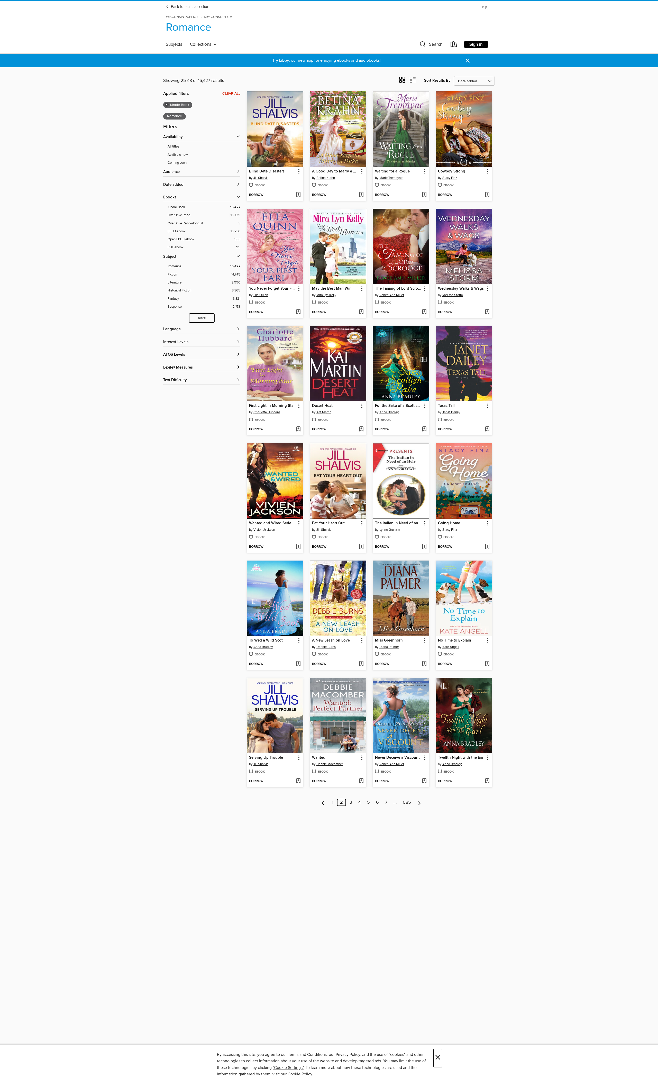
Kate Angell (450, 647)
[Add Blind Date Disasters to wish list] (298, 195)
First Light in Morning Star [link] (272, 406)
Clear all (231, 93)
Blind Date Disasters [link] (267, 171)
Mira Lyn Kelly (326, 295)
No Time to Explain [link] (454, 640)
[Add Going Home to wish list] (487, 547)
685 (407, 802)
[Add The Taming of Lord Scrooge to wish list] (424, 312)
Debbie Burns (326, 647)
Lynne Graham (389, 530)
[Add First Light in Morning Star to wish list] (298, 429)
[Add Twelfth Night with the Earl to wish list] (487, 781)
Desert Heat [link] (322, 406)
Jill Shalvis (260, 178)
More (202, 318)
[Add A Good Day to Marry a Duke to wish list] (361, 195)
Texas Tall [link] (446, 406)
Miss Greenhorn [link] (389, 640)
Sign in (476, 44)
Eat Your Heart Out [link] (328, 523)
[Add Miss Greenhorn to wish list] (424, 664)
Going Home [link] (449, 523)
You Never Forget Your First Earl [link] (272, 288)
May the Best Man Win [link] (332, 288)
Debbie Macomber (329, 764)
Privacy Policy (348, 1054)
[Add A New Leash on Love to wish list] (361, 664)
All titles (173, 146)
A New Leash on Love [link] (331, 640)
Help (483, 7)
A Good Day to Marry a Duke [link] (335, 171)
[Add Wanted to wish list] (361, 781)
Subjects (174, 44)
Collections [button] (201, 44)
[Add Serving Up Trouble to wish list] (298, 781)
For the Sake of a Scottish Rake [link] (398, 406)
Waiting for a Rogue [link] (392, 171)
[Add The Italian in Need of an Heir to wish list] (424, 547)
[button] (430, 45)
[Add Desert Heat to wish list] (361, 429)
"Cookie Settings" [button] (288, 1067)
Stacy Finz (449, 178)
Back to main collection (189, 7)
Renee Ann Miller (391, 295)
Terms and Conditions (307, 1054)
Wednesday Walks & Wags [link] (461, 288)
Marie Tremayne (391, 178)
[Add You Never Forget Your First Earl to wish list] (298, 312)
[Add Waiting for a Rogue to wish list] (424, 195)
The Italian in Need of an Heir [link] (398, 523)
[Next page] (420, 802)
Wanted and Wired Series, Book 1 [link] (272, 523)
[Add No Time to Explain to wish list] (487, 664)
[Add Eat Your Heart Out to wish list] (361, 547)
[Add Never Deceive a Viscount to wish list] (424, 781)
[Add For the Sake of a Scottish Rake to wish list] (424, 429)
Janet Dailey (451, 412)
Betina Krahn (325, 178)
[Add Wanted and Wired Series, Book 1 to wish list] (298, 547)
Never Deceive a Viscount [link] (397, 757)
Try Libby (280, 60)
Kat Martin (323, 412)
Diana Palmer (389, 647)
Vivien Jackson (264, 530)
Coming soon (177, 163)
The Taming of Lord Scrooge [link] (398, 288)
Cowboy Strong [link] (451, 171)
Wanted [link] (318, 757)
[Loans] (454, 45)
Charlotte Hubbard (266, 412)
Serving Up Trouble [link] (266, 757)
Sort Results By (437, 80)
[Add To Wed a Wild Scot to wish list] (298, 664)
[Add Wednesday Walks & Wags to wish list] (487, 312)
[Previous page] (323, 802)
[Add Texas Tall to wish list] (487, 429)
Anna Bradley (389, 412)
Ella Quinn (260, 295)
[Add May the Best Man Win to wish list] (361, 312)
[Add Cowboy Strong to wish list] (487, 195)
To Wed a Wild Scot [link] (266, 640)
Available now (178, 155)
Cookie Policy (300, 1074)
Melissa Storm (452, 295)
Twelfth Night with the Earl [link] (461, 757)
